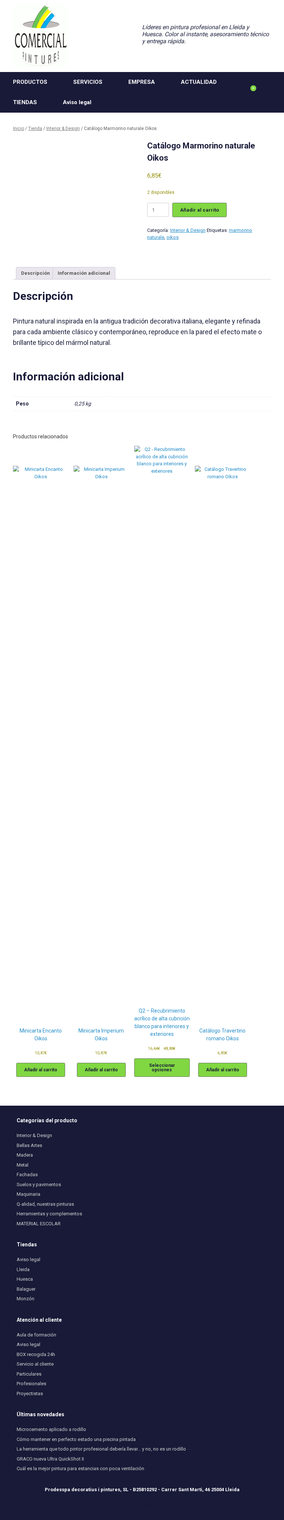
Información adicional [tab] (84, 273)
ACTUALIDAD (199, 82)
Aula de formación (36, 1335)
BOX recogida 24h (36, 1354)
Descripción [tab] (35, 273)
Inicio (18, 128)
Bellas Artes (29, 1145)
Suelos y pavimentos (39, 1184)
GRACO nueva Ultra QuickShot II (50, 1459)
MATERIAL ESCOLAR (39, 1223)
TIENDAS (25, 102)
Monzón (25, 1298)
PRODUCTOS (30, 82)
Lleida (23, 1269)
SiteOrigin (151, 1505)
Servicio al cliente (35, 1364)
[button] (273, 92)
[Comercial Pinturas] (40, 36)
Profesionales (31, 1383)
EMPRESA (141, 82)
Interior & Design (63, 128)
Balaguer (26, 1289)
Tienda (35, 128)
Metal (22, 1165)
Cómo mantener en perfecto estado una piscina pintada (76, 1439)
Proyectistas (30, 1393)
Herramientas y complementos (49, 1213)
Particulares (29, 1374)
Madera (25, 1155)
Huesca (25, 1279)
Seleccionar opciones (162, 1067)
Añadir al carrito (199, 210)
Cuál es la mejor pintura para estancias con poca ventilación (80, 1468)
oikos (172, 237)
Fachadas (27, 1174)
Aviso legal (77, 102)
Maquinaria (28, 1194)
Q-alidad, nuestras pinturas (45, 1204)
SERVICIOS (87, 82)
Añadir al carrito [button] (40, 1069)
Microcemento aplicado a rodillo (51, 1429)
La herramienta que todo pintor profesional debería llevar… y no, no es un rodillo (101, 1449)
